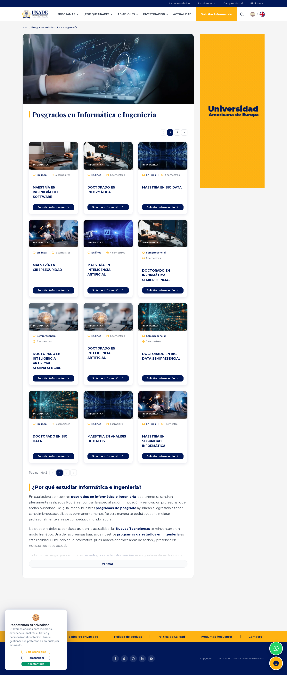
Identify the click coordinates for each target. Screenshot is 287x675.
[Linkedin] (142, 658)
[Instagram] (133, 658)
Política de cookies (128, 637)
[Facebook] (115, 658)
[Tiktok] (124, 658)
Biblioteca (256, 3)
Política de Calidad (171, 637)
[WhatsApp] (276, 648)
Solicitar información (51, 207)
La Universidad (178, 3)
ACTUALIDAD (182, 14)
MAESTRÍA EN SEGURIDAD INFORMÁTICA (153, 441)
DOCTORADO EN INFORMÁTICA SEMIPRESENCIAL (156, 275)
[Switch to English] (262, 14)
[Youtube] (151, 658)
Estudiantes (205, 3)
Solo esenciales (36, 651)
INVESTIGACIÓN (154, 14)
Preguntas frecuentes (217, 637)
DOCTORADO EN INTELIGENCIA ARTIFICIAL (101, 353)
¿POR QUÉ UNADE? (96, 14)
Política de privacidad (82, 637)
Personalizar (36, 657)
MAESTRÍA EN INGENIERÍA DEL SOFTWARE (46, 192)
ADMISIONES (126, 14)
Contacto (255, 637)
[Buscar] (242, 14)
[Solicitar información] (276, 663)
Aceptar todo (36, 663)
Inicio (25, 27)
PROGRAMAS (66, 14)
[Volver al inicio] (276, 638)
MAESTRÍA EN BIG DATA (162, 187)
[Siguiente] (184, 132)
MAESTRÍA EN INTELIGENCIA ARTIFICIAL (99, 269)
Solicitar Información (216, 14)
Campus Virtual (233, 3)
